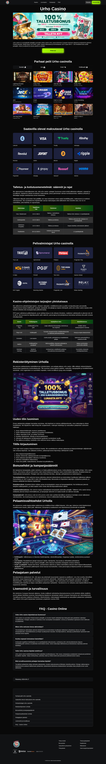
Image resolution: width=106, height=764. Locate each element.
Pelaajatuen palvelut (21, 717)
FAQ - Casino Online (21, 724)
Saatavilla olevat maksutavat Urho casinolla (27, 699)
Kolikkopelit (82, 67)
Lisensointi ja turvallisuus (22, 721)
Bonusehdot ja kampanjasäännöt (24, 710)
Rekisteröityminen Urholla (22, 706)
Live (42, 67)
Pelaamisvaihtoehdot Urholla (23, 714)
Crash (62, 67)
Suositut (21, 67)
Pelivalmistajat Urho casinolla (23, 703)
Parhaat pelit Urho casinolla (23, 696)
